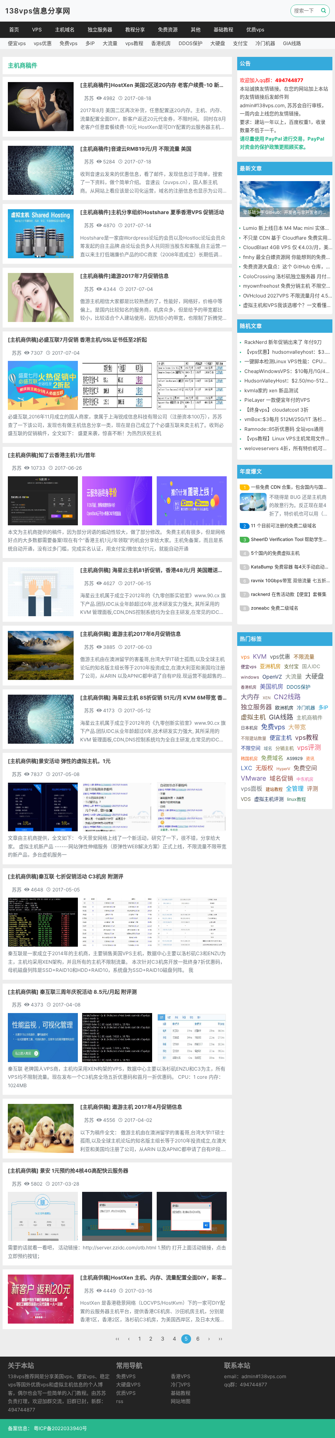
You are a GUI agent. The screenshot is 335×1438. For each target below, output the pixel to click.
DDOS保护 (191, 43)
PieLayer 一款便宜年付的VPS (277, 400)
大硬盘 (217, 43)
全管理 (295, 788)
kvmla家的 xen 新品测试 (271, 390)
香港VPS (180, 1376)
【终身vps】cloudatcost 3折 (276, 410)
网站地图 (180, 1401)
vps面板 (251, 788)
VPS (37, 29)
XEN (267, 697)
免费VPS (126, 1376)
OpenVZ (272, 676)
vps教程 (134, 43)
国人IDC (311, 666)
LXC (246, 768)
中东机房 (304, 779)
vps (245, 656)
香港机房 (161, 43)
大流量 (110, 43)
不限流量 (303, 656)
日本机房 (249, 727)
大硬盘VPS (128, 1384)
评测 (312, 789)
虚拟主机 (253, 717)
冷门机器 (265, 43)
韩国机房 (249, 758)
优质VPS (126, 1393)
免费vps (69, 43)
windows (250, 677)
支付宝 (240, 43)
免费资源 (168, 29)
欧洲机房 (284, 707)
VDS (246, 799)
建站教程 (274, 789)
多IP (90, 43)
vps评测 (309, 748)
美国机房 (271, 686)
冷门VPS (180, 1384)
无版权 (264, 768)
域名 (268, 748)
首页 (14, 29)
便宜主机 (281, 738)
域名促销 (281, 778)
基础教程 (223, 29)
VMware (253, 778)
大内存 (250, 697)
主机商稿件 (309, 717)
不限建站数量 (253, 738)
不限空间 (250, 748)
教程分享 (135, 29)
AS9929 (295, 758)
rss (119, 1401)
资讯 (310, 758)
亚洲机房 (270, 666)
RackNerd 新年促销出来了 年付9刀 (283, 342)
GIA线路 (292, 43)
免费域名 (272, 758)
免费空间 (305, 768)
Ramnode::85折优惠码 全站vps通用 (284, 429)
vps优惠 (43, 43)
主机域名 (65, 29)
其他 (196, 29)
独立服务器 (100, 29)
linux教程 (296, 799)
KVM (260, 656)
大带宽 (297, 727)
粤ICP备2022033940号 (59, 1428)
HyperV (283, 768)
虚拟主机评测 (269, 799)
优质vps (255, 29)
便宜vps (17, 43)
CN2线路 (287, 697)
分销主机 (284, 748)
